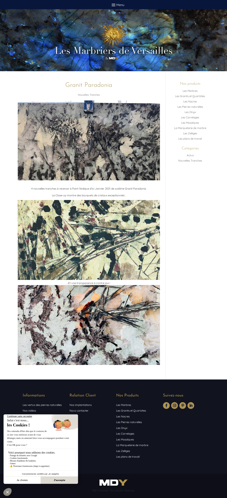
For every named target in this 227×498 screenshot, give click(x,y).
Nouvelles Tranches (89, 94)
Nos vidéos (29, 410)
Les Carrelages (190, 117)
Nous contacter (79, 410)
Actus (190, 155)
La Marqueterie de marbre (190, 128)
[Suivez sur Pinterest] (182, 405)
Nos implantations (81, 405)
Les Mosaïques (190, 122)
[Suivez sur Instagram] (174, 405)
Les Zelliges (190, 133)
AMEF (73, 416)
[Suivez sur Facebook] (166, 405)
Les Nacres (190, 101)
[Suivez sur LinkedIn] (190, 405)
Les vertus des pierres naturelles (42, 405)
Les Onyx (190, 112)
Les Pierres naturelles (190, 106)
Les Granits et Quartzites (190, 96)
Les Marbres (190, 90)
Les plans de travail (190, 138)
